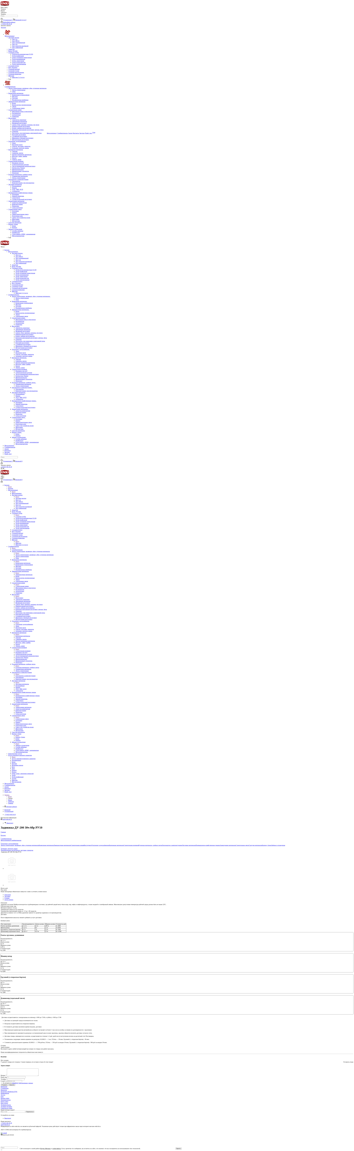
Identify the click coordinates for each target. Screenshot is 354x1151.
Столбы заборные (21, 439)
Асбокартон (19, 399)
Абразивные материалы (22, 329)
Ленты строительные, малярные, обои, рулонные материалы (31, 296)
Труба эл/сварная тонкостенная (25, 273)
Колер (17, 311)
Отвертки (18, 339)
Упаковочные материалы (23, 384)
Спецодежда (19, 406)
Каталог (6, 250)
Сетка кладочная (20, 416)
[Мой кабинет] (2, 463)
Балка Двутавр (16, 266)
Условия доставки (6, 1106)
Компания (4, 1086)
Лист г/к (18, 255)
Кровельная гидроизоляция (24, 303)
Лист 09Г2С (19, 256)
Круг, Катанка (16, 283)
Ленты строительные (22, 298)
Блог (2, 1096)
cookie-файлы (56, 1148)
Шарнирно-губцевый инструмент (26, 346)
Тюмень (10, 803)
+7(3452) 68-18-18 (6, 24)
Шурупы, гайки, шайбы (23, 364)
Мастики (18, 304)
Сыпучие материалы (18, 430)
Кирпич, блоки (17, 432)
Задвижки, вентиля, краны (23, 356)
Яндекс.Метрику (45, 1148)
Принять (178, 1148)
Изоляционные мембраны (23, 308)
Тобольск (11, 801)
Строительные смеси (19, 417)
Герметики (18, 324)
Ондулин (18, 306)
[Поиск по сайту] (1, 459)
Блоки (17, 434)
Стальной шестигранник (19, 288)
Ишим (10, 800)
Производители (6, 1100)
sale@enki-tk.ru (7, 819)
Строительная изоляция (19, 369)
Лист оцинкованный (21, 258)
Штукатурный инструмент (23, 348)
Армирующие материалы (20, 409)
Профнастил (19, 440)
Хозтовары (18, 402)
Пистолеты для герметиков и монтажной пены (30, 341)
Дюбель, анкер (20, 367)
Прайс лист (8, 454)
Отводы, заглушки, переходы (24, 354)
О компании (4, 1088)
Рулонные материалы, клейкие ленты (24, 382)
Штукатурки (19, 429)
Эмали (17, 314)
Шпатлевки (19, 427)
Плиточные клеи (20, 424)
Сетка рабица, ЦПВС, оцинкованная (27, 442)
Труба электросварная (22, 280)
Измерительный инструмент (24, 334)
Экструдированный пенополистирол (27, 374)
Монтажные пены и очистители (25, 319)
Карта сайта (4, 1101)
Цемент (17, 420)
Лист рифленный (20, 263)
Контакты (7, 450)
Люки (17, 351)
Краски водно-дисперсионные (25, 313)
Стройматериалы (14, 294)
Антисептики (19, 323)
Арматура (15, 265)
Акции (6, 449)
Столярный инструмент (23, 344)
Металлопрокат (13, 251)
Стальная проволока (18, 290)
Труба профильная (21, 271)
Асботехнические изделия (23, 372)
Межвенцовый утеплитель (23, 379)
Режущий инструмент (22, 343)
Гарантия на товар (6, 1108)
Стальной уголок (17, 286)
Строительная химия (19, 318)
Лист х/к (18, 260)
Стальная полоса (17, 281)
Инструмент (16, 326)
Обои (17, 299)
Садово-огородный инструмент (25, 407)
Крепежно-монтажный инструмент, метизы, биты (31, 338)
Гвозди (17, 366)
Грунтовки (18, 419)
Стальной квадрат (17, 285)
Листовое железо (17, 253)
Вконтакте (10, 823)
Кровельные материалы (19, 301)
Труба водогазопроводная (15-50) (25, 270)
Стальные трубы (17, 268)
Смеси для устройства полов (24, 425)
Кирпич (17, 435)
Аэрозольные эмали (21, 316)
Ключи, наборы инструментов (25, 336)
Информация (5, 1093)
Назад (10, 487)
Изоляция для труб (21, 371)
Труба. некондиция (21, 276)
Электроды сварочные (22, 328)
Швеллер (15, 291)
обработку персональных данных (22, 1083)
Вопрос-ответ (5, 1098)
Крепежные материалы (19, 357)
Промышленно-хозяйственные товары (24, 401)
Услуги (3, 1095)
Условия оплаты (6, 1105)
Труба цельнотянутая (22, 278)
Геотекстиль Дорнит (21, 376)
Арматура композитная (22, 411)
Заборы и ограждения (19, 437)
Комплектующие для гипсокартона (26, 391)
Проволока (18, 414)
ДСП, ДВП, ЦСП (20, 397)
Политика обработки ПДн (9, 1091)
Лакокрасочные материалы (21, 309)
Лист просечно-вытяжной (23, 261)
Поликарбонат (20, 394)
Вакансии (4, 1090)
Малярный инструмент (22, 331)
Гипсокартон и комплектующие (22, 387)
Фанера (17, 396)
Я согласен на (18, 1083)
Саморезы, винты (21, 361)
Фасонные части (20, 353)
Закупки (7, 452)
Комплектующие (20, 412)
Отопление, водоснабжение (21, 349)
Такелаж (18, 359)
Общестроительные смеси (23, 422)
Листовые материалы (19, 392)
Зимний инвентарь (21, 404)
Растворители (19, 321)
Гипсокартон (19, 389)
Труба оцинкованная (21, 275)
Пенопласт (18, 381)
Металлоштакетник (21, 444)
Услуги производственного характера (23, 758)
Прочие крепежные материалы (25, 362)
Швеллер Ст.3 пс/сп (21, 293)
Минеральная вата (21, 377)
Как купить (4, 1103)
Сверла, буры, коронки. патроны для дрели (29, 333)
